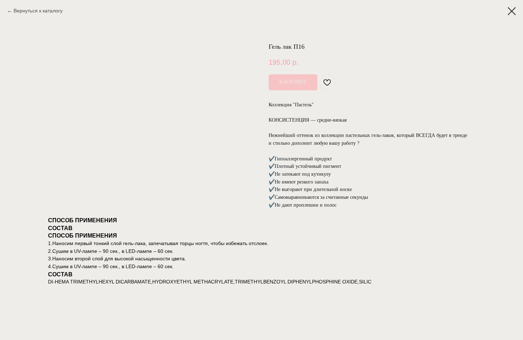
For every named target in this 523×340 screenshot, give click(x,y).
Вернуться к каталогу (38, 11)
